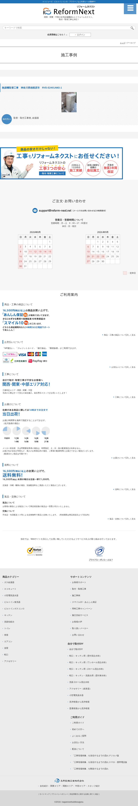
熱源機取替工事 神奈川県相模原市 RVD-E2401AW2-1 (33, 87)
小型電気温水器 (11, 595)
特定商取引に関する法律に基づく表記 (84, 794)
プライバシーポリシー (59, 794)
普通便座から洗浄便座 (79, 708)
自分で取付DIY (76, 649)
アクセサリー (10, 661)
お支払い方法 (78, 742)
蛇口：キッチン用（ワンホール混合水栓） (88, 662)
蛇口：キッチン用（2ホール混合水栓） (87, 669)
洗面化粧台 (9, 622)
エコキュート (10, 589)
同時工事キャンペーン (82, 608)
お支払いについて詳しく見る (123, 367)
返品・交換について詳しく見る (122, 519)
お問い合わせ (78, 635)
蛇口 (6, 654)
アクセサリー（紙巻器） (80, 689)
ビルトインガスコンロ (14, 608)
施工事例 (76, 595)
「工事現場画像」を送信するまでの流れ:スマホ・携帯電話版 (99, 762)
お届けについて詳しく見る (124, 458)
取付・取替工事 (79, 589)
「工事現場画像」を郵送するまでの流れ (90, 769)
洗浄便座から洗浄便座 (79, 702)
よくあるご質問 (79, 736)
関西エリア (68, 786)
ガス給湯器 (9, 582)
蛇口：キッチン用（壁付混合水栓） (85, 656)
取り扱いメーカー (80, 628)
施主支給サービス (80, 615)
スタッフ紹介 (94, 786)
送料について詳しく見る (125, 489)
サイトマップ (45, 794)
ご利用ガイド (78, 723)
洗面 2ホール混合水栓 (79, 682)
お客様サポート (79, 582)
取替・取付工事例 (22, 118)
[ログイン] (80, 35)
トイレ (7, 628)
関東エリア (55, 786)
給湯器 (35, 118)
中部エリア (80, 786)
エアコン (8, 641)
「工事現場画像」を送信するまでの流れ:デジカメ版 (95, 755)
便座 (6, 635)
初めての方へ (78, 729)
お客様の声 (77, 622)
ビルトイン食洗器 (12, 602)
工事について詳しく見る (125, 397)
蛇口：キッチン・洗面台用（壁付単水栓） (88, 675)
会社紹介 (44, 786)
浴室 (6, 648)
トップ (122, 43)
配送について (78, 749)
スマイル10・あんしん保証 (84, 602)
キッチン (8, 615)
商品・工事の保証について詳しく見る (119, 335)
